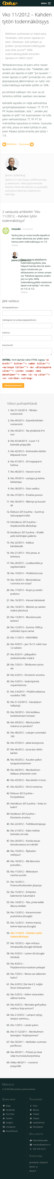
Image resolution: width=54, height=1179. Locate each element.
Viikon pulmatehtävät (22, 403)
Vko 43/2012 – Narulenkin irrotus (28, 780)
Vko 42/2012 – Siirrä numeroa (26, 786)
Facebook (10, 1110)
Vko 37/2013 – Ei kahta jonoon (26, 495)
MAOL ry (33, 1166)
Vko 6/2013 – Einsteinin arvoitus (27, 675)
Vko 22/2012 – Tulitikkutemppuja (28, 824)
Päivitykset (37, 1126)
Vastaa (15, 245)
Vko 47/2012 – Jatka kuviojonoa (27, 742)
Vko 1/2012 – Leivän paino (24, 1025)
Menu (44, 3)
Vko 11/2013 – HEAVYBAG (24, 637)
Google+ (9, 1122)
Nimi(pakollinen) (10, 307)
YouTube (9, 1114)
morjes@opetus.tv (41, 1144)
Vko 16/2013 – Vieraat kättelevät (27, 600)
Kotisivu (6, 332)
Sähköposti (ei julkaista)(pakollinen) (19, 320)
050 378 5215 (39, 1148)
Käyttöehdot (38, 1122)
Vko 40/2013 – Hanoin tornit (25, 471)
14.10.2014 (27, 229)
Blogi (8, 1105)
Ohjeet (35, 1118)
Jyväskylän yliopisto (38, 1162)
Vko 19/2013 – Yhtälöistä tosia (26, 573)
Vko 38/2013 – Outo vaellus (24, 488)
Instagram (10, 1126)
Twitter (9, 1118)
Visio (34, 1105)
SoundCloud (11, 1131)
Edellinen (11, 144)
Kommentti (7, 345)
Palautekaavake (40, 1140)
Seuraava (24, 144)
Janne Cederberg (15, 175)
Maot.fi (32, 1171)
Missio (35, 1110)
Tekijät (35, 1114)
